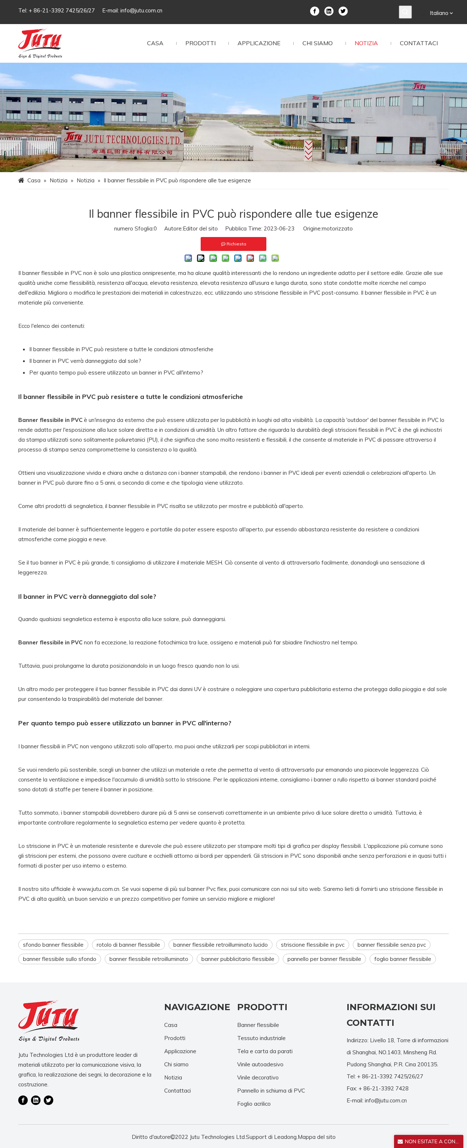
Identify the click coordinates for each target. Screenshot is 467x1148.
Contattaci (177, 1090)
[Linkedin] (328, 10)
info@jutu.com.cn (141, 10)
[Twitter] (343, 10)
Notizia (173, 1077)
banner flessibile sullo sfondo (59, 958)
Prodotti (174, 1038)
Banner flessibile (258, 1024)
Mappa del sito (317, 1136)
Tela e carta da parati (265, 1051)
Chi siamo (176, 1064)
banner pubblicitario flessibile (237, 958)
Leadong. (286, 1136)
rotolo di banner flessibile (128, 944)
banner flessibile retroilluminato (148, 958)
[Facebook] (314, 10)
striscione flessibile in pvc (312, 944)
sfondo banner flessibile (53, 944)
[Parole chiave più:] (405, 12)
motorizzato (337, 228)
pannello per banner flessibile (324, 958)
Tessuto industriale (261, 1038)
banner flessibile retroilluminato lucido (220, 944)
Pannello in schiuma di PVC (271, 1090)
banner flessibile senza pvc (392, 944)
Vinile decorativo (258, 1077)
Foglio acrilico (254, 1103)
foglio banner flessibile (402, 958)
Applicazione (180, 1051)
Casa (170, 1024)
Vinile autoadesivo (260, 1064)
